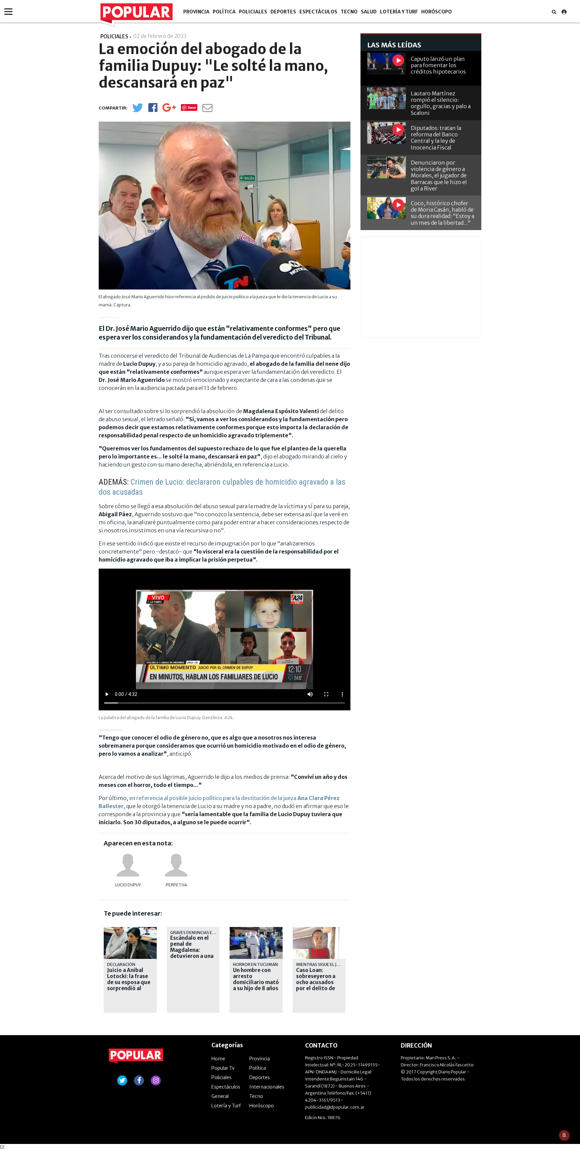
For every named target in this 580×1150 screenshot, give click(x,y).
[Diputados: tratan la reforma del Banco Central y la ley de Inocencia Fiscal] (386, 133)
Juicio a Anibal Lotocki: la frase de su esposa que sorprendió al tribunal (128, 982)
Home (218, 1059)
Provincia (196, 12)
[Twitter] (137, 110)
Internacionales (266, 1087)
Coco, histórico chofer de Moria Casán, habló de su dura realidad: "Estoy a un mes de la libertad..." (442, 213)
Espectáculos (318, 12)
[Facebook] (152, 109)
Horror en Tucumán (255, 964)
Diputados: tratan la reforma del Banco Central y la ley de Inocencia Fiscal (436, 138)
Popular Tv (223, 1068)
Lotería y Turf (399, 12)
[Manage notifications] (564, 1135)
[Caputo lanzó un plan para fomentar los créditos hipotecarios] (386, 64)
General (220, 1096)
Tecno (349, 12)
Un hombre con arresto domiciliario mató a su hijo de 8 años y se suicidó (256, 982)
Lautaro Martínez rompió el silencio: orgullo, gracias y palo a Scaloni (441, 103)
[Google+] (169, 109)
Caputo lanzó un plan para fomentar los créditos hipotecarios (438, 65)
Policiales (253, 12)
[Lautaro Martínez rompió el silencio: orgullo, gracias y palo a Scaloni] (386, 98)
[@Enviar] (207, 109)
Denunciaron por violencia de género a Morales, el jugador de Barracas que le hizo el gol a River (439, 175)
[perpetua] (176, 865)
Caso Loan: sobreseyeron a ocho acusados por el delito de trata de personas (319, 982)
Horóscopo (436, 12)
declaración (121, 964)
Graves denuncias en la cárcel (203, 932)
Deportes (283, 12)
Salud (369, 12)
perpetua (176, 884)
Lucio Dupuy (128, 884)
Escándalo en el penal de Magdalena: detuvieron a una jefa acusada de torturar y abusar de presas (192, 956)
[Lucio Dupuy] (128, 865)
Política (224, 12)
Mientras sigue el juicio (321, 964)
